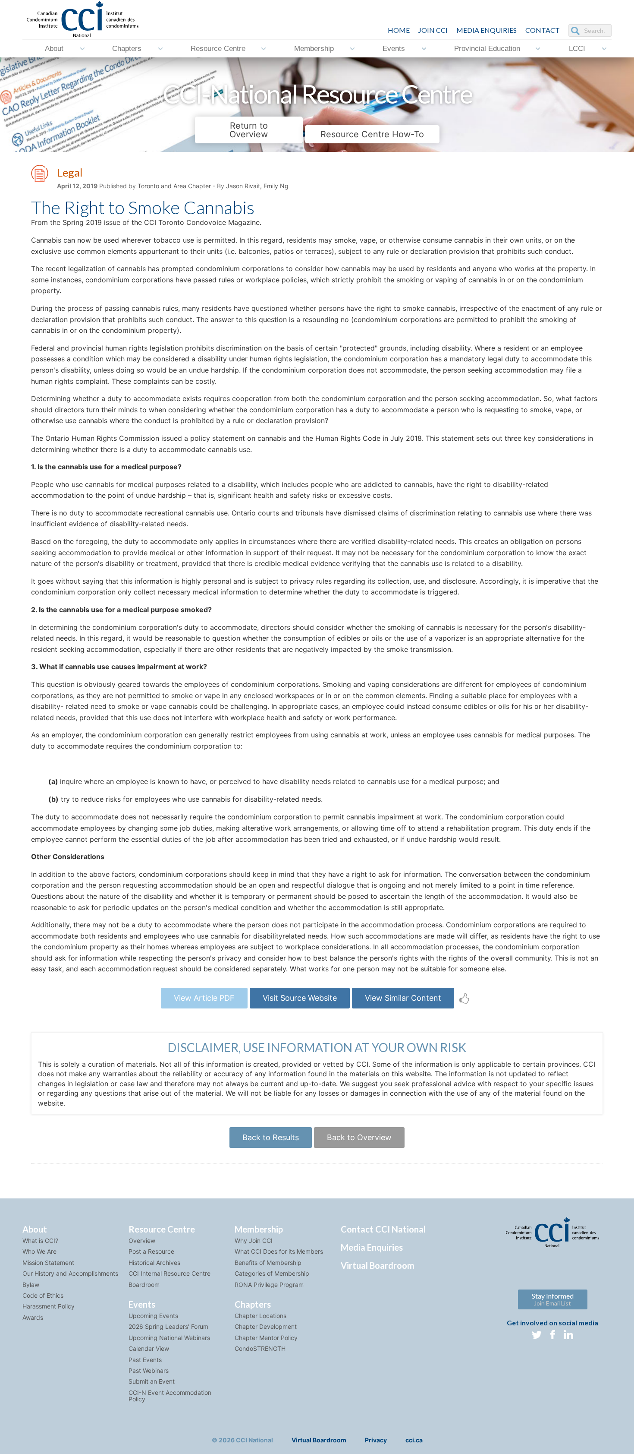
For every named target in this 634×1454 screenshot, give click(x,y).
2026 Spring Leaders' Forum (168, 1326)
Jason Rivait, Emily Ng (257, 186)
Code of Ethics (42, 1295)
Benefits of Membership (268, 1262)
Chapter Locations (260, 1315)
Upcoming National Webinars (169, 1337)
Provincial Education (487, 48)
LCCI (577, 48)
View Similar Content (403, 997)
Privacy (376, 1440)
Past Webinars (149, 1370)
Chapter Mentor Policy (266, 1337)
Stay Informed (553, 1299)
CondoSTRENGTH (260, 1348)
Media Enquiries (486, 30)
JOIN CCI (433, 30)
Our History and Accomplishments (70, 1273)
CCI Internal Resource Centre (169, 1273)
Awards (32, 1317)
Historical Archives (154, 1262)
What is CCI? (40, 1240)
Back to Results (270, 1137)
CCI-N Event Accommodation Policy (170, 1396)
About (54, 48)
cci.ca (414, 1440)
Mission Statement (48, 1262)
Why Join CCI (254, 1240)
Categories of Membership (272, 1273)
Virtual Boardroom (377, 1265)
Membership (314, 48)
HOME (399, 30)
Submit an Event (152, 1381)
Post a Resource (151, 1251)
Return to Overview (248, 129)
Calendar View (149, 1348)
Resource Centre (218, 48)
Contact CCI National (383, 1229)
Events (394, 48)
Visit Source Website (300, 997)
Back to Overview (359, 1137)
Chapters (126, 48)
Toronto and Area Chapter (174, 186)
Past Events (145, 1359)
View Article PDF (204, 997)
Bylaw (30, 1284)
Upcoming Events (153, 1315)
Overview (142, 1240)
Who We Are (39, 1251)
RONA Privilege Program (269, 1284)
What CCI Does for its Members (279, 1251)
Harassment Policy (48, 1306)
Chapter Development (266, 1326)
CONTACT (542, 30)
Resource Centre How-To (372, 134)
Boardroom (144, 1284)
